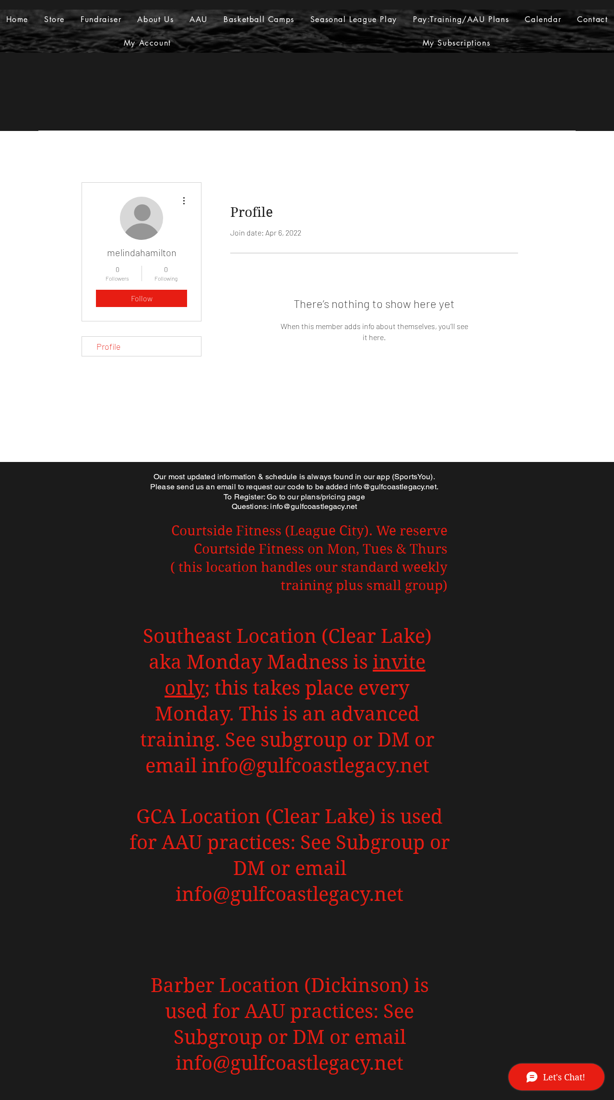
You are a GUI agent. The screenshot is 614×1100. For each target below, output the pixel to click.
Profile (108, 346)
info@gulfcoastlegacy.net (393, 486)
